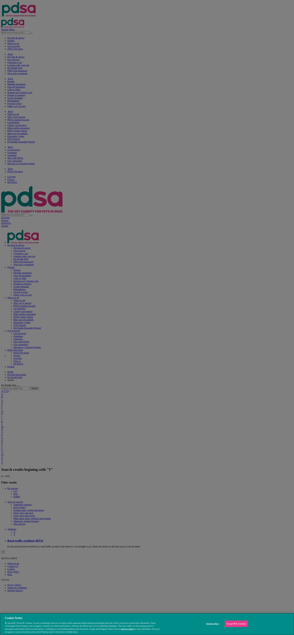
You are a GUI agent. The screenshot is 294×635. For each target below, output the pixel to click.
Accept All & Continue (236, 624)
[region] (147, 624)
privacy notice (127, 629)
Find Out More (212, 624)
